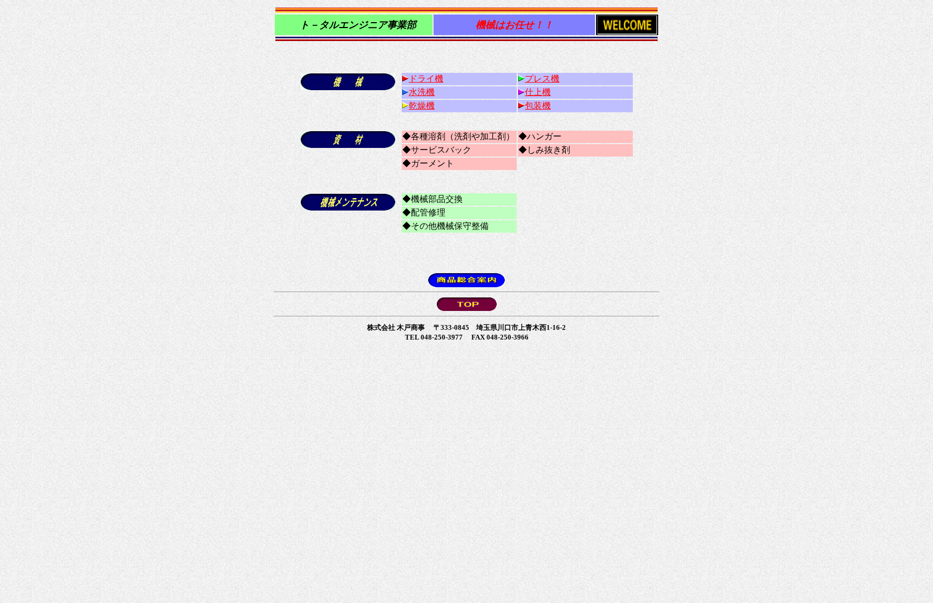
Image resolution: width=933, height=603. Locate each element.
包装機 (538, 105)
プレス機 (542, 78)
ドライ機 (426, 78)
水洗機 (422, 92)
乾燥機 (422, 105)
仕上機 (538, 92)
